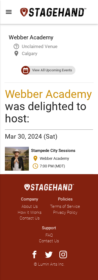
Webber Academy (48, 94)
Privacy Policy (65, 212)
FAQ (49, 235)
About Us (30, 206)
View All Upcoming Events (52, 70)
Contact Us (29, 218)
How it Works (29, 212)
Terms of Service (65, 206)
